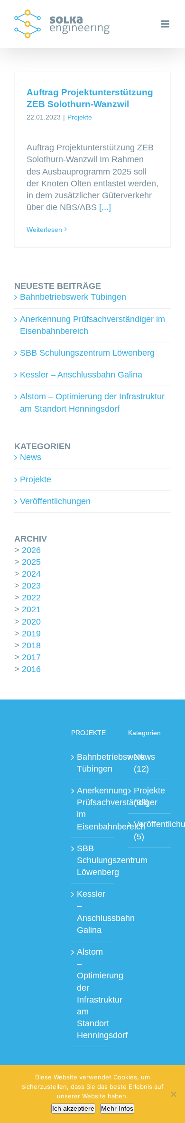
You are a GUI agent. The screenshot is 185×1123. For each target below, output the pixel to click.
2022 (31, 597)
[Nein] (173, 1094)
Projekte (79, 117)
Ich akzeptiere (73, 1108)
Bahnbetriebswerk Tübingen (73, 297)
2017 (31, 657)
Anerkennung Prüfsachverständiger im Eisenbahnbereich (93, 808)
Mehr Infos (117, 1108)
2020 (31, 621)
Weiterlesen (44, 229)
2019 (31, 633)
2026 (31, 550)
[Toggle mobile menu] (166, 24)
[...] (105, 207)
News (30, 457)
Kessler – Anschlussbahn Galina (81, 374)
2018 (31, 645)
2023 (31, 585)
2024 (31, 574)
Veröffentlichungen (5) (150, 830)
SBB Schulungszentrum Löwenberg (87, 353)
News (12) (144, 762)
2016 (31, 669)
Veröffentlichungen (55, 501)
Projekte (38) (149, 796)
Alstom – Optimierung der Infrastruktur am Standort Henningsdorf (93, 993)
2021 (31, 609)
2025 (31, 562)
